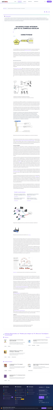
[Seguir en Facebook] (39, 402)
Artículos (5, 8)
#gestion (6, 380)
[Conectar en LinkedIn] (44, 402)
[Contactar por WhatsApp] (48, 402)
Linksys (29, 234)
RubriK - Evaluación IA (19, 390)
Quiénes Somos (30, 389)
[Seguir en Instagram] (41, 402)
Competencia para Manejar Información (22, 286)
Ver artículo (16, 196)
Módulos (5, 390)
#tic (8, 380)
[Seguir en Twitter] (46, 402)
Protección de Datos (31, 392)
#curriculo (9, 346)
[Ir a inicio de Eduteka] (4, 1)
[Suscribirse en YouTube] (43, 402)
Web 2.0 (20, 161)
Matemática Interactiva (7, 395)
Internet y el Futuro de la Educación (19, 310)
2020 (17, 403)
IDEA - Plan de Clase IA (19, 389)
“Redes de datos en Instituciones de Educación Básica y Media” (25, 140)
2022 (17, 400)
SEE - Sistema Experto (8, 397)
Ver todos (47, 337)
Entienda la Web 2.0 (17, 293)
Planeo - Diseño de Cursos (20, 392)
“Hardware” (37, 176)
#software (38, 345)
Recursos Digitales (7, 398)
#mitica (5, 346)
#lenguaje (6, 370)
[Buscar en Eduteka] (45, 1)
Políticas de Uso (30, 390)
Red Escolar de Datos (28, 50)
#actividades (33, 345)
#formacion (9, 370)
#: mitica (29, 345)
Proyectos (6, 392)
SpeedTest (15, 272)
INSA (31, 249)
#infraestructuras (30, 370)
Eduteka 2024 (20, 399)
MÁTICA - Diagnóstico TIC (20, 395)
